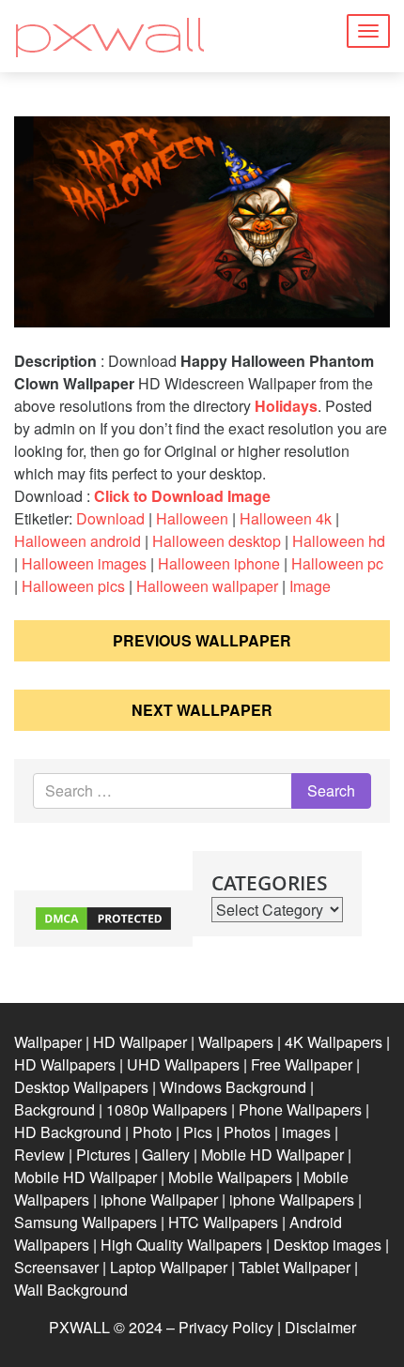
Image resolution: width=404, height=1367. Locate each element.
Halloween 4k (286, 518)
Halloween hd (338, 541)
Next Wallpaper (202, 710)
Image (310, 586)
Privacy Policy (226, 1327)
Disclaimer (320, 1327)
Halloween (192, 518)
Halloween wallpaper (207, 586)
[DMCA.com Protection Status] (103, 916)
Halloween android (77, 541)
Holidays (286, 406)
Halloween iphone (219, 563)
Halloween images (84, 563)
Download (110, 518)
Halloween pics (73, 586)
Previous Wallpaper (202, 640)
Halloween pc (337, 563)
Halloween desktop (216, 541)
